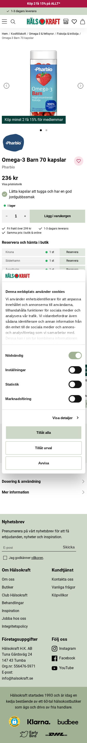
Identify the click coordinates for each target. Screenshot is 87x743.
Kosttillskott (18, 33)
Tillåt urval (43, 448)
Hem (5, 33)
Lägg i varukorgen (57, 216)
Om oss (8, 579)
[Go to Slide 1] (41, 130)
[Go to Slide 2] (46, 130)
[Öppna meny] (4, 21)
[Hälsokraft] (43, 21)
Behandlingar (13, 603)
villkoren (37, 558)
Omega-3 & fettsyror (41, 33)
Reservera (72, 252)
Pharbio (8, 167)
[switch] (75, 370)
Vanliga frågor (63, 587)
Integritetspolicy (15, 626)
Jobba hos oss (14, 618)
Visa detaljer (62, 418)
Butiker (7, 587)
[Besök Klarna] (38, 721)
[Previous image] (6, 86)
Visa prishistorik (12, 184)
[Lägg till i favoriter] (78, 161)
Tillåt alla (43, 433)
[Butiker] (65, 21)
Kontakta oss (62, 579)
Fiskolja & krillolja (68, 33)
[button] (43, 85)
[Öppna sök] (12, 21)
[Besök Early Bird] (29, 734)
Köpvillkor (60, 595)
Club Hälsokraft (14, 595)
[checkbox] (5, 558)
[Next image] (80, 86)
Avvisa (43, 463)
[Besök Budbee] (68, 721)
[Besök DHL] (56, 734)
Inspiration (10, 611)
